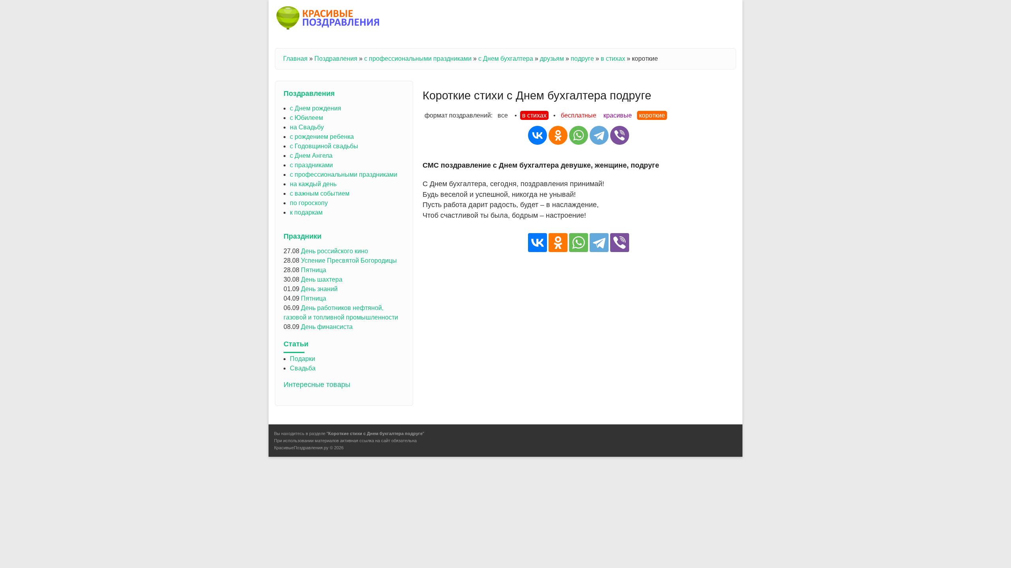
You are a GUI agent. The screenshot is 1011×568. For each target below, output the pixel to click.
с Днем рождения (315, 108)
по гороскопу (309, 203)
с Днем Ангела (311, 155)
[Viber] (619, 135)
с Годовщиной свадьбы (324, 146)
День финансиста (327, 326)
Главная (295, 58)
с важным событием (320, 193)
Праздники (302, 236)
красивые (617, 115)
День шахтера (321, 279)
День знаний (319, 289)
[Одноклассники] (558, 135)
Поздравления (335, 58)
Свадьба (303, 368)
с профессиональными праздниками (418, 58)
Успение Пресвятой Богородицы (349, 260)
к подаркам (306, 212)
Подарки (302, 358)
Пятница (313, 270)
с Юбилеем (306, 117)
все (503, 115)
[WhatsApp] (578, 135)
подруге (582, 58)
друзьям (552, 58)
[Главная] (328, 19)
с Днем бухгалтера (505, 58)
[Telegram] (599, 135)
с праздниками (311, 165)
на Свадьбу (307, 127)
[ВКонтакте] (537, 135)
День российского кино (334, 251)
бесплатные (578, 115)
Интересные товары (317, 385)
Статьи (296, 344)
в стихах (613, 58)
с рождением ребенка (322, 136)
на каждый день (313, 184)
